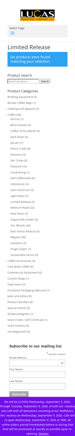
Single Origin (18, 249)
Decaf (14, 143)
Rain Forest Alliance (23, 231)
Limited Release (20, 202)
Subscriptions (16, 325)
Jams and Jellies (18, 296)
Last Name (15, 381)
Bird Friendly (18, 125)
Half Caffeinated (20, 178)
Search (45, 81)
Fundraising (18, 172)
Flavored (15, 166)
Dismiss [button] (44, 433)
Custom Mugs (16, 278)
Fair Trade (16, 160)
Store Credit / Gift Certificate (26, 320)
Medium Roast (19, 207)
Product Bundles (18, 302)
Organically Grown (22, 219)
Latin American (20, 190)
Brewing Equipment (20, 97)
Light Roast (17, 196)
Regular (15, 237)
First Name (16, 369)
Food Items (15, 284)
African (15, 119)
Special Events (17, 308)
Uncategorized (17, 331)
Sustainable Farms (22, 255)
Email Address (36, 357)
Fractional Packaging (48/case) (27, 290)
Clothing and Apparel (21, 109)
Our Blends (17, 225)
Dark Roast (17, 137)
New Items (17, 213)
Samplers (16, 243)
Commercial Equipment (23, 272)
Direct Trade (18, 148)
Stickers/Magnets (19, 314)
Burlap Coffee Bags (20, 103)
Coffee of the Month (23, 131)
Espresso (16, 154)
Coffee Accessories (19, 261)
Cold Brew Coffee (18, 266)
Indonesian (17, 184)
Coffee (12, 114)
